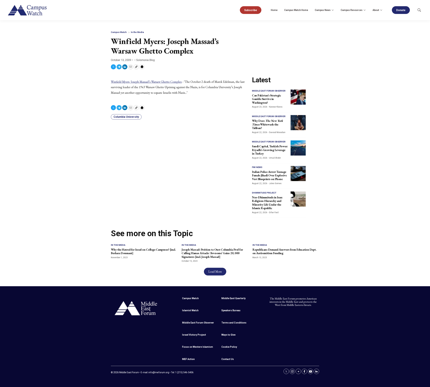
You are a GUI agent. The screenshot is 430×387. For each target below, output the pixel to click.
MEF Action (188, 359)
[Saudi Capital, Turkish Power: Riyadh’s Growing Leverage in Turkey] (298, 148)
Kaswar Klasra (275, 107)
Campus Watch (119, 32)
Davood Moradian (277, 132)
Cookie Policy (229, 347)
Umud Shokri (275, 158)
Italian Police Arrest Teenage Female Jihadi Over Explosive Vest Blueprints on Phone (269, 175)
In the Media (137, 32)
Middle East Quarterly (233, 298)
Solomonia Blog (145, 60)
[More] (332, 10)
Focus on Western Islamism (197, 347)
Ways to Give (228, 334)
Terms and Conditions (233, 322)
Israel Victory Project (194, 334)
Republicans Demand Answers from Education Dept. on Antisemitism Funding (284, 251)
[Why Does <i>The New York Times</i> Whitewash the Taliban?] (298, 122)
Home (274, 10)
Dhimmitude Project (264, 192)
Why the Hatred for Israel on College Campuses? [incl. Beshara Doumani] (143, 251)
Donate (400, 10)
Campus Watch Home (296, 10)
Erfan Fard (273, 212)
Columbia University (126, 116)
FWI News (257, 167)
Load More (215, 271)
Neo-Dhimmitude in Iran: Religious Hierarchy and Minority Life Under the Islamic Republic (267, 202)
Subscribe (250, 10)
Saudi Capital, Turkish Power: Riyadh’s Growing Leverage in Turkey (270, 149)
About (376, 10)
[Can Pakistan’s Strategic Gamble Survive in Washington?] (298, 97)
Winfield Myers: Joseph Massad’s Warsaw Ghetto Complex (146, 82)
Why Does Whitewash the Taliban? (267, 124)
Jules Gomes (275, 183)
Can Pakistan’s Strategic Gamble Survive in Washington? (266, 98)
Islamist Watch (190, 310)
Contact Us (227, 359)
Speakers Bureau (230, 310)
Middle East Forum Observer (268, 91)
